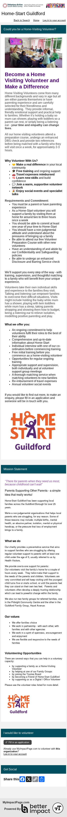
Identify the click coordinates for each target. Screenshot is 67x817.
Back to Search (22, 20)
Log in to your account (54, 20)
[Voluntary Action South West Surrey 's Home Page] (33, 5)
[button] (58, 808)
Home (36, 20)
